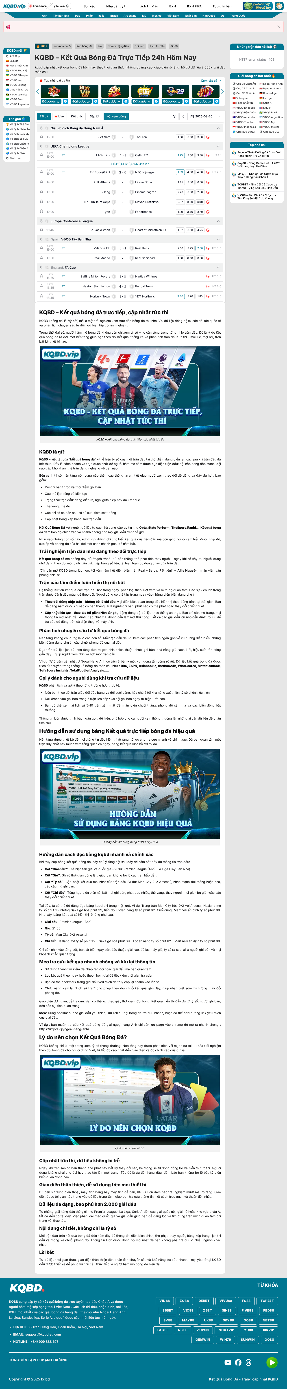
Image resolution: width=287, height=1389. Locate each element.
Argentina (130, 15)
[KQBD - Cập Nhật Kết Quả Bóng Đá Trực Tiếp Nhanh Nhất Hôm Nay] (14, 6)
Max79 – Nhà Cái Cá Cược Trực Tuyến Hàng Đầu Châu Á (257, 175)
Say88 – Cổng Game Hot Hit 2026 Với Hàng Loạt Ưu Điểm (258, 165)
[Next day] (219, 116)
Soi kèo (90, 6)
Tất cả (44, 116)
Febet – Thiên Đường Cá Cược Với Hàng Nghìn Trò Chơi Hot (258, 154)
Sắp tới (94, 116)
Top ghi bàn (222, 6)
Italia (101, 15)
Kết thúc (77, 116)
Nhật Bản (191, 15)
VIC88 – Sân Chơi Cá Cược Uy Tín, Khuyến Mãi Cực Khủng (256, 197)
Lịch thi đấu (148, 6)
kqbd (39, 67)
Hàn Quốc (208, 15)
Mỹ (144, 15)
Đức (77, 15)
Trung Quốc (237, 15)
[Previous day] (183, 116)
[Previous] (38, 91)
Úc (222, 15)
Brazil (114, 15)
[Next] (222, 91)
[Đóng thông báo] (278, 26)
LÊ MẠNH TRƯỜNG (52, 1360)
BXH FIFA (194, 6)
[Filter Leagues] (174, 116)
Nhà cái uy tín (117, 6)
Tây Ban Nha (61, 15)
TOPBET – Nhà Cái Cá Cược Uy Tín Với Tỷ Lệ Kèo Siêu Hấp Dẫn (257, 186)
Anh (44, 15)
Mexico (156, 15)
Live (61, 116)
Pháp (89, 15)
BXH (172, 6)
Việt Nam (173, 15)
